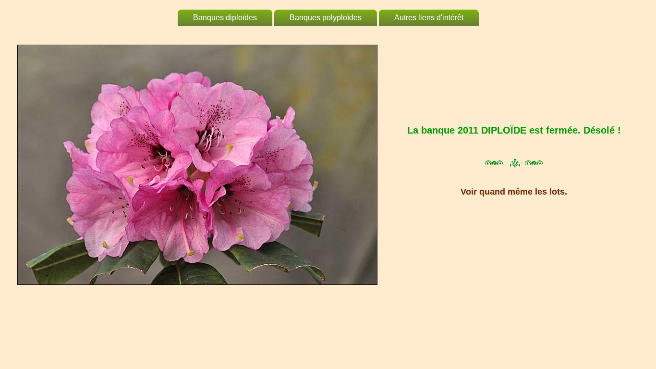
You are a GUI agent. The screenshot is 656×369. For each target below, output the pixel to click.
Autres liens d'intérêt (428, 17)
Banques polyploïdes (326, 17)
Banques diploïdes (225, 17)
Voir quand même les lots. (514, 192)
